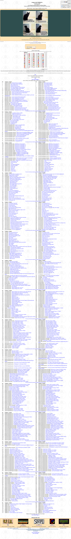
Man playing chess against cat (16, 104)
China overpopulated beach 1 (20, 136)
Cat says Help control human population (52, 275)
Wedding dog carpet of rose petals (49, 306)
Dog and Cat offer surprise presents (49, 184)
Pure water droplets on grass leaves (18, 119)
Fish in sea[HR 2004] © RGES (51, 395)
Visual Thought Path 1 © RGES (19, 419)
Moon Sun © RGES (15, 350)
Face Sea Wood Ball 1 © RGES (51, 321)
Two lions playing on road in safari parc (16, 512)
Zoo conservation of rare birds (48, 512)
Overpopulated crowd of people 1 (54, 150)
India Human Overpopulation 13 (53, 143)
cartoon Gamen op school (48, 101)
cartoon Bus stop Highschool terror (51, 92)
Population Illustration (53, 156)
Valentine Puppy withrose (16, 301)
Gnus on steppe (12, 511)
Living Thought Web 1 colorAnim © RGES (55, 482)
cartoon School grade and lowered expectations (20, 101)
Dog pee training (12, 187)
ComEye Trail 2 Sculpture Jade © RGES (20, 336)
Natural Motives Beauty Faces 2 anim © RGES (58, 339)
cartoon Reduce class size (49, 91)
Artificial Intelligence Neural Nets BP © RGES (17, 373)
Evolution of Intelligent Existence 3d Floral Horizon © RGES (53, 380)
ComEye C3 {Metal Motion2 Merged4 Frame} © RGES (21, 434)
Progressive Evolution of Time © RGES (16, 379)
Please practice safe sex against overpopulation (24, 157)
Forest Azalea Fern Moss (14, 120)
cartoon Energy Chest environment (52, 104)
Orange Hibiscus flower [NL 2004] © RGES (53, 397)
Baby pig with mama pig (46, 243)
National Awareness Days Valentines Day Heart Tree (21, 294)
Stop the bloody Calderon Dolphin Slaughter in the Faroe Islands (21, 503)
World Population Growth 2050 (55, 154)
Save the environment (16, 117)
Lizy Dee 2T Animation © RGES (23, 473)
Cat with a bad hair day (12, 206)
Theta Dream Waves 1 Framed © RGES (21, 468)
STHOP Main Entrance (39, 525)
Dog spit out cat (44, 237)
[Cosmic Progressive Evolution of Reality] (8, 523)
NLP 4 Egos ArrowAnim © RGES (52, 343)
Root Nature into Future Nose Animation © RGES (57, 495)
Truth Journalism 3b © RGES (14, 389)
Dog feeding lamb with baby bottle (48, 244)
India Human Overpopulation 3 (20, 147)
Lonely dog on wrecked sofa (47, 175)
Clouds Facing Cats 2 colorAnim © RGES (57, 338)
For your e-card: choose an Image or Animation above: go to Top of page (35, 230)
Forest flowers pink (47, 120)
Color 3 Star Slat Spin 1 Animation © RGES (56, 443)
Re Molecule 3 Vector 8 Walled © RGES (52, 437)
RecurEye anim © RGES (55, 372)
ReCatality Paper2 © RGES (18, 357)
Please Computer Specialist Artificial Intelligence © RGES (52, 378)
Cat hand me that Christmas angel (16, 226)
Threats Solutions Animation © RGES (22, 497)
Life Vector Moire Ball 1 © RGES (51, 324)
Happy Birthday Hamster (47, 181)
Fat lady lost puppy (46, 188)
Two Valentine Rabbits (49, 294)
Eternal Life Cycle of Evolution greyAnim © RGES (21, 384)
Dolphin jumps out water (48, 498)
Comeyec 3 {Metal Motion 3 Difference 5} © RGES (23, 459)
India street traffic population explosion (54, 148)
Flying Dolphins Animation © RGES (55, 445)
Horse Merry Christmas (48, 221)
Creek (45, 161)
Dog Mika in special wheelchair (49, 279)
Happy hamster (12, 258)
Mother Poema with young (15, 509)
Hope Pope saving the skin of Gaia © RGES (21, 422)
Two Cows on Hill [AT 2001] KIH (17, 401)
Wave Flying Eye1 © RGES (50, 431)
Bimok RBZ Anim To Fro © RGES (23, 370)
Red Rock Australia (14, 165)
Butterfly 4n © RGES (50, 328)
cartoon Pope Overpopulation (21, 135)
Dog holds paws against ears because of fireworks (18, 275)
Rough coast (13, 166)
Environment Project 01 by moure (54, 108)
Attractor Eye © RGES (51, 355)
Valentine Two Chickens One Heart (51, 303)
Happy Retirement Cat (12, 208)
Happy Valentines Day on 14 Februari (51, 288)
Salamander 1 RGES (49, 488)
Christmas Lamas (13, 220)
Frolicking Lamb (45, 245)
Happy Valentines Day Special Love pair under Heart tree (21, 291)
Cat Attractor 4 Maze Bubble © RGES (52, 326)
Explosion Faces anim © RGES (56, 371)
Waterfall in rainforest (47, 169)
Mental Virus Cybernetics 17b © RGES (49, 450)
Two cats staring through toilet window (48, 215)
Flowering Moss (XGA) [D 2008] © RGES (19, 396)
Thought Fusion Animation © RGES (57, 426)
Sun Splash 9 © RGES (16, 443)
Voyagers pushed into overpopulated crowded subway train (58, 128)
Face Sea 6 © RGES (50, 336)
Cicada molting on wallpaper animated (50, 88)
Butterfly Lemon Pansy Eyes (16, 89)
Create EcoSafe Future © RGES (50, 484)
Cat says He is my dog (47, 255)
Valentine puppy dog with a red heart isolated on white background (23, 300)
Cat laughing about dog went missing (16, 255)
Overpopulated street (51, 127)
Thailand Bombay (18, 128)
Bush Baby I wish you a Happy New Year (50, 269)
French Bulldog (47, 282)
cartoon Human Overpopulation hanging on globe (24, 132)
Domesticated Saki (45, 216)
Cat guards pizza (45, 193)
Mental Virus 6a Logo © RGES (15, 450)
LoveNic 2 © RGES (15, 347)
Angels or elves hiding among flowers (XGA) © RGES (22, 332)
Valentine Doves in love (49, 298)
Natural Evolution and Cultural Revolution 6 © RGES (52, 377)
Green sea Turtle (15, 500)
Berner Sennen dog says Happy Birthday (50, 177)
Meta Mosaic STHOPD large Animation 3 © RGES (25, 425)
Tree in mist (13, 167)
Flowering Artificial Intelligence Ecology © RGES (51, 387)
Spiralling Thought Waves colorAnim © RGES (25, 426)
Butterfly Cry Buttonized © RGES (51, 344)
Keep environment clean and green (52, 105)
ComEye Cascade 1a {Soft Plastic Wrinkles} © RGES (57, 458)
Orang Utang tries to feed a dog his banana (49, 238)
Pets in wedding (12, 306)
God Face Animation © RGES (20, 482)
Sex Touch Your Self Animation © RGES (53, 454)
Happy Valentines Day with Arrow (50, 292)
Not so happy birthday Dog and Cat (16, 183)
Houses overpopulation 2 (53, 139)
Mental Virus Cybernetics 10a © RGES (16, 453)
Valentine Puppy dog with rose (50, 300)
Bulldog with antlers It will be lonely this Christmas (52, 217)
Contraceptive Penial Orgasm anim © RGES (20, 381)
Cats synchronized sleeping (13, 192)
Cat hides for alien (11, 194)
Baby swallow (11, 244)
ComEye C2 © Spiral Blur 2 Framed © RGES (20, 333)
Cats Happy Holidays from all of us (50, 223)
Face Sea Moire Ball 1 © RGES (17, 321)
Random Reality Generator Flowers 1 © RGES (53, 311)
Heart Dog (43, 264)
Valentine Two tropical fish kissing (17, 304)
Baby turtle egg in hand (48, 497)
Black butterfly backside (48, 82)
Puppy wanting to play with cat (14, 241)
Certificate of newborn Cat (14, 180)
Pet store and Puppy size (14, 190)
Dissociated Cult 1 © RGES (19, 456)
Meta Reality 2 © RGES (51, 414)
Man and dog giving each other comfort (17, 250)
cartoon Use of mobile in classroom (18, 99)
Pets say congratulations (16, 229)
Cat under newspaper (45, 205)
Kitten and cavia (13, 249)
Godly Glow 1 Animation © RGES (52, 453)
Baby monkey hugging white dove (15, 254)
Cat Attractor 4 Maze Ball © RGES (18, 326)
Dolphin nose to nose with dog (15, 257)
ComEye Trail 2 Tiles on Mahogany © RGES (19, 435)
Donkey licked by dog (46, 257)
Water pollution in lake (16, 116)
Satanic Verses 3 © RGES (48, 481)
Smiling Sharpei (44, 241)
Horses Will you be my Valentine (17, 293)
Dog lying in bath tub (12, 236)
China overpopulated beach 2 (54, 136)
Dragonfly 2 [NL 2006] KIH (50, 394)
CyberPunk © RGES (48, 345)
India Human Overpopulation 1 (20, 143)
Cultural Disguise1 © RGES (18, 408)
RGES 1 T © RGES (14, 310)
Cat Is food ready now (45, 195)
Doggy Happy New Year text (48, 271)
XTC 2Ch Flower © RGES (52, 468)
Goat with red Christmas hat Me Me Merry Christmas (19, 221)
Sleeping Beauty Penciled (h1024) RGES (52, 439)
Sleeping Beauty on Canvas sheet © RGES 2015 (20, 439)
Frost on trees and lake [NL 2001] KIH (52, 396)
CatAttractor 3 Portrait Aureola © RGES (53, 332)
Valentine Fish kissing (15, 299)
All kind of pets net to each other (48, 253)
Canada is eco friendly (18, 106)
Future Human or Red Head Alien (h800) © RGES (23, 464)
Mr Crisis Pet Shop (46, 189)
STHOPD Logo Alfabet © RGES (16, 315)
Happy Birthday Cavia (47, 180)
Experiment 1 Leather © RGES (51, 435)
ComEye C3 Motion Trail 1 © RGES (53, 333)
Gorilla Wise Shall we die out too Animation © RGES (58, 494)
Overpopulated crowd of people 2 (21, 151)
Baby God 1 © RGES (48, 476)
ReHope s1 (13, 313)
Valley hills (12, 168)
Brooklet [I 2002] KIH (49, 392)
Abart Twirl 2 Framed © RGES (18, 328)
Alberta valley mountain (48, 160)
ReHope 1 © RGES (14, 312)
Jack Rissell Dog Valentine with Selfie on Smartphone (54, 293)
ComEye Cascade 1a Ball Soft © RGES (54, 359)
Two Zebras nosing (14, 510)
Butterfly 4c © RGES (51, 455)
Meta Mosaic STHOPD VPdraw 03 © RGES (54, 422)
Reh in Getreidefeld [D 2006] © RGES (52, 399)
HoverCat (43, 208)
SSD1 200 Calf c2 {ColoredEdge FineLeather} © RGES (55, 442)
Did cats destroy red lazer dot (47, 206)
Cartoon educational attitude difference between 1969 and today (55, 90)
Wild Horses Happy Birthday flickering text (50, 176)
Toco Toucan (46, 509)
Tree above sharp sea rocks (49, 166)
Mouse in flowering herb (46, 278)
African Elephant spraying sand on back (49, 510)
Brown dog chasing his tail (13, 232)
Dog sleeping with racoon (47, 256)
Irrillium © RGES (50, 413)
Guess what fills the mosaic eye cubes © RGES (55, 421)
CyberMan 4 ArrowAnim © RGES (19, 343)
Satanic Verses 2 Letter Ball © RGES (18, 327)
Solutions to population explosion (55, 157)
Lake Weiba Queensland (15, 164)
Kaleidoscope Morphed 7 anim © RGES (58, 469)
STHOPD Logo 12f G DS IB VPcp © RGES (18, 314)
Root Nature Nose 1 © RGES (17, 488)
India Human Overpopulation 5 (20, 148)
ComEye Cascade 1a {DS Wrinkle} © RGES (53, 434)
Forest (12, 163)
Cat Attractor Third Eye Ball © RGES (52, 325)
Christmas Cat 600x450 (48, 219)
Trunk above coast (47, 167)
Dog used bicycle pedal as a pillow (14, 235)
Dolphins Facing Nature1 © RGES (53, 409)
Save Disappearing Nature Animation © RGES (23, 496)
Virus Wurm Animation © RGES (18, 455)
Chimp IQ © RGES (48, 483)
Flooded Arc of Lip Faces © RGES (54, 463)
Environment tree (49, 116)
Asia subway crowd (18, 127)
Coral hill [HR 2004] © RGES (50, 393)
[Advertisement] (5, 5)
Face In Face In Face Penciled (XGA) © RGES (22, 362)
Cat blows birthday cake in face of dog (49, 178)
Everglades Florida (47, 162)
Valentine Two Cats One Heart (50, 301)
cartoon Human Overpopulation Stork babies (24, 133)
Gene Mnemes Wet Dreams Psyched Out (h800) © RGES (58, 464)
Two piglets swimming (47, 261)
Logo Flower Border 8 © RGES (49, 406)
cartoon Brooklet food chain (17, 105)
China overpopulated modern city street (22, 138)
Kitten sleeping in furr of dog (48, 249)
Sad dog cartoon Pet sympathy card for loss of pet (19, 263)
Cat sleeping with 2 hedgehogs (15, 247)
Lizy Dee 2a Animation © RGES (57, 470)
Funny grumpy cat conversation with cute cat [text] (50, 207)
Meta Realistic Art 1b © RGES (19, 414)
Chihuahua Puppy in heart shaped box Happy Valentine (21, 285)
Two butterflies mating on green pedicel (17, 88)
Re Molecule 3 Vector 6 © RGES (19, 423)
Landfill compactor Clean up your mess (53, 115)
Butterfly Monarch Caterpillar (17, 82)
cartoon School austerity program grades (19, 96)
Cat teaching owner (11, 205)
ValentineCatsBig (15, 303)
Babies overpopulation (53, 149)
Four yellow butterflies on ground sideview (18, 87)
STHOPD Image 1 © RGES (16, 311)
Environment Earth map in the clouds (54, 107)
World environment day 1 (50, 117)
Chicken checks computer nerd (14, 264)
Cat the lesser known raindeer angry (50, 227)
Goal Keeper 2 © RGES (47, 340)
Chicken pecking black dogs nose (49, 247)
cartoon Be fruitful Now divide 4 (55, 130)
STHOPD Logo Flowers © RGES (51, 493)
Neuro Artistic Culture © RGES (19, 415)
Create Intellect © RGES (16, 345)
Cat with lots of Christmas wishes (16, 228)
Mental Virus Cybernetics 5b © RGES (16, 451)
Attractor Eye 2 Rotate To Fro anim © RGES (58, 369)
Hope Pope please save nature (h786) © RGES (56, 465)
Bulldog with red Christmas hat (15, 218)
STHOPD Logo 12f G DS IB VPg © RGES (52, 314)
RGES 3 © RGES (48, 310)
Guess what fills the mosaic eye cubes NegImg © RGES (24, 465)
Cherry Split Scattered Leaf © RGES (53, 420)
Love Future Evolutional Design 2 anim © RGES (55, 385)
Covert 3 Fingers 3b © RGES (15, 406)
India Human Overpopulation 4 (53, 147)
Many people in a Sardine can (21, 150)
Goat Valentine (14, 286)
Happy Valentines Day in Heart (17, 288)
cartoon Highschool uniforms (50, 93)
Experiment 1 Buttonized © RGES (53, 410)
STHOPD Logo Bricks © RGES (50, 315)
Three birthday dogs (13, 184)
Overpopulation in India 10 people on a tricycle (23, 149)
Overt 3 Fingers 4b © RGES (15, 407)
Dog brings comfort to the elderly (50, 103)
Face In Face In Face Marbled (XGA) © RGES (20, 436)
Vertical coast (13, 169)
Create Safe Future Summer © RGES (18, 485)
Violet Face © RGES (49, 401)
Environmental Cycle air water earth (21, 107)
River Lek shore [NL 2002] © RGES (18, 400)
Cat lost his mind (11, 196)
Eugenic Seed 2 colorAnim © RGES (53, 384)
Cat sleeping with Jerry (46, 203)
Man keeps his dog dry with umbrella (50, 250)
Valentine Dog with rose (16, 298)
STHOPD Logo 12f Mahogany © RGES (20, 424)
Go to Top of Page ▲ (35, 79)
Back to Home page (35, 533)
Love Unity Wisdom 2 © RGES (49, 480)
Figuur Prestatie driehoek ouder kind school (51, 102)
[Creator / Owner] (64, 523)
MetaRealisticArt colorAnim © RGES (57, 425)
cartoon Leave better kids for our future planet (19, 92)
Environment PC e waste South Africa (19, 115)
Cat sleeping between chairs (47, 199)
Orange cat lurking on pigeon (13, 210)
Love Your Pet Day (48, 283)
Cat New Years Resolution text (15, 270)
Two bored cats (11, 215)
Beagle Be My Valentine (49, 284)
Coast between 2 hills (14, 161)
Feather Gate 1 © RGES (49, 346)
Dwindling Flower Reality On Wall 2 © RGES (19, 493)
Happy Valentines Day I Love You (17, 287)
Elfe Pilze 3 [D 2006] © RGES (17, 395)
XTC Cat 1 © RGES (15, 404)
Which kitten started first (12, 216)
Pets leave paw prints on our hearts (48, 265)
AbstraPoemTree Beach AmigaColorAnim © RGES (24, 354)
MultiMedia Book (52, 525)
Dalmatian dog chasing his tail (14, 234)
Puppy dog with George (14, 261)
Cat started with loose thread (47, 204)
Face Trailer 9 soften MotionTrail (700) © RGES (56, 362)
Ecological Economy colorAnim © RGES (53, 389)
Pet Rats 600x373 (11, 279)
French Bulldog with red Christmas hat (50, 220)
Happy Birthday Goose (13, 181)
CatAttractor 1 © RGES (17, 329)
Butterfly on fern (47, 86)
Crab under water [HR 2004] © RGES (18, 394)
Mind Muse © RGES (48, 347)
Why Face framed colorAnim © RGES (57, 427)
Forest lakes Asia (47, 121)
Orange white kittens (45, 210)
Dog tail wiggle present (14, 188)
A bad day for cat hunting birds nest (14, 191)
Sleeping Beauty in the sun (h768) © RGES (54, 337)
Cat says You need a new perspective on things (16, 199)
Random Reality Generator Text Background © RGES (23, 416)
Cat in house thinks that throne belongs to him (16, 195)
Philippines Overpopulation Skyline (56, 152)
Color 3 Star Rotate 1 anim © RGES (57, 370)
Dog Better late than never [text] (47, 234)
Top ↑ (35, 74)
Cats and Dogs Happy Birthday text (16, 179)
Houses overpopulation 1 (19, 139)
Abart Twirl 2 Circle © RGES (50, 320)
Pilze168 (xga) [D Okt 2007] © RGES (18, 398)
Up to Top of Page (35, 41)
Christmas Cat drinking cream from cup (50, 218)
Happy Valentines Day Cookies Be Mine (52, 287)
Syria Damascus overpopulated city (55, 126)
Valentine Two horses (48, 302)
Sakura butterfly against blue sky (50, 89)
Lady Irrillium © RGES (52, 456)
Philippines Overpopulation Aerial (22, 152)
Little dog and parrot (46, 258)
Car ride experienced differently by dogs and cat (51, 254)
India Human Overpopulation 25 (53, 146)
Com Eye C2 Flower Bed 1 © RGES (19, 330)
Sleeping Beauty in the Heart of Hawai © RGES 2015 (22, 337)
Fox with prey (13, 507)
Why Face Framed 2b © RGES (52, 419)
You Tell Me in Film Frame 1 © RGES (20, 420)
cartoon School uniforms (49, 96)
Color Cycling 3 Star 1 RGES (22, 371)
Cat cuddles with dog (45, 232)
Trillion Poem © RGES (49, 350)
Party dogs (45, 183)
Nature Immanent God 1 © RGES (16, 481)
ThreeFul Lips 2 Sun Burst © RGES (19, 338)
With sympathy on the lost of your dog (51, 263)
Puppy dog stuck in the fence (14, 175)
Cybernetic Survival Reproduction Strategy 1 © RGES (19, 374)
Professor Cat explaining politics (48, 276)
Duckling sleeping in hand (13, 245)
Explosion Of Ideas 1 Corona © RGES (21, 462)
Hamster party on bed (12, 278)
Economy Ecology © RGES (14, 387)
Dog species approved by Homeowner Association (52, 187)
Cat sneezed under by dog (12, 204)
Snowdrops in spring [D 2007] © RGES (52, 400)
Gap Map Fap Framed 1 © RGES (18, 324)
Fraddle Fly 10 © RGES (52, 356)
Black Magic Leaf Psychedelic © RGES (21, 458)
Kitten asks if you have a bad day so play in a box (16, 209)
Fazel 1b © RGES (16, 331)
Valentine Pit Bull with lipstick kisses (51, 299)
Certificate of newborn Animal (48, 179)
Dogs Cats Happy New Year (15, 272)
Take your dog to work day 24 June (17, 283)
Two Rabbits (45, 277)
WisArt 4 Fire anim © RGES (19, 317)
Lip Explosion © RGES (16, 437)
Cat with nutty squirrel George (15, 256)
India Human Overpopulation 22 (20, 146)
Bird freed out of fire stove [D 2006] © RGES (19, 392)
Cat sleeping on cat (11, 200)
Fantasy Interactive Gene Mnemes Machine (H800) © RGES (56, 436)
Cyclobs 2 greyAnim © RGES (56, 424)
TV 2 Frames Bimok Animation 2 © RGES (24, 427)
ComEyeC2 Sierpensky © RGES (19, 356)
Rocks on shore (47, 165)
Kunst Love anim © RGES (53, 354)
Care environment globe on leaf (53, 106)
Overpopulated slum (18, 140)
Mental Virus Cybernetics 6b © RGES (49, 451)
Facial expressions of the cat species (14, 207)
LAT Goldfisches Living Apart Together (15, 265)
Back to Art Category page (35, 532)
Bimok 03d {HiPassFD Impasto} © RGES (55, 457)
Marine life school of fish (50, 500)
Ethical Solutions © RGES (16, 486)
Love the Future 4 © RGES (15, 480)
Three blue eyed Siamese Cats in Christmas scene (19, 223)
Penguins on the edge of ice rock (48, 503)
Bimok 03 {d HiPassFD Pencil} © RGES (52, 433)
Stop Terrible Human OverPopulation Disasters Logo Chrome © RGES (23, 316)
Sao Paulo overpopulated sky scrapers (55, 129)
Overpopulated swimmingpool (54, 151)
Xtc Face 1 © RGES (49, 404)
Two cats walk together (12, 214)
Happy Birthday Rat (13, 182)
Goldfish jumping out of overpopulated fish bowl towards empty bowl (23, 276)
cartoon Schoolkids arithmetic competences (19, 100)
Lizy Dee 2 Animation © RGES (23, 470)
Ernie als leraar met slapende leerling (51, 99)
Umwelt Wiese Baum (49, 114)
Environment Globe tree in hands (20, 108)
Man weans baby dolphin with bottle (16, 498)
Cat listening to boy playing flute (16, 103)
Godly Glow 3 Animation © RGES (19, 454)
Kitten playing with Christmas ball (16, 222)
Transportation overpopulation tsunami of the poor (23, 160)
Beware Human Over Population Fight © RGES (17, 386)
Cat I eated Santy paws (48, 226)
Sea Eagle (46, 499)
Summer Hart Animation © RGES (54, 496)
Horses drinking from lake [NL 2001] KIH (19, 397)
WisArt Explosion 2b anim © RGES (21, 320)
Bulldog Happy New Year (14, 269)
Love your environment (17, 118)
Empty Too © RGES (48, 485)
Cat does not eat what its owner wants (48, 191)
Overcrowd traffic (18, 126)
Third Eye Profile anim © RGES (22, 340)
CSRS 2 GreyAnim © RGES (51, 381)
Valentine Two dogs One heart (17, 302)
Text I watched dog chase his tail (47, 242)
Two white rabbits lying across (15, 262)
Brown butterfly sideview (48, 85)
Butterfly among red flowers (15, 86)
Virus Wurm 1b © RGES (47, 452)
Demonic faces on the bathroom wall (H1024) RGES (57, 459)
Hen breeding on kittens (48, 248)
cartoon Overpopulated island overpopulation (57, 133)
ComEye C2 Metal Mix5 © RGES (19, 359)
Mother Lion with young (15, 508)
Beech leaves (12, 123)
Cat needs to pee (45, 196)
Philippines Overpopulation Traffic (22, 153)
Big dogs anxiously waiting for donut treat (49, 229)
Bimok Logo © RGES (47, 405)
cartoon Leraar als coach (14, 102)
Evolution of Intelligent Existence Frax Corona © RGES (23, 421)
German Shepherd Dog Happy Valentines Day (53, 285)
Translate (34, 48)
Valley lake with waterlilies (48, 168)
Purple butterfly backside (48, 87)
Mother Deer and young (48, 507)
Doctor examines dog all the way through (17, 282)
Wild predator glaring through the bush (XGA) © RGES (21, 494)
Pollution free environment (16, 114)
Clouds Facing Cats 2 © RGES (52, 329)
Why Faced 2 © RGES (49, 432)
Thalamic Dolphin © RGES (16, 431)
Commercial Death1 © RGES (48, 386)
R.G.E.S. (64, 525)
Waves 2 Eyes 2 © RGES (16, 432)
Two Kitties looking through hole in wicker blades (50, 214)
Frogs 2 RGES (48, 486)
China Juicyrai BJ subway (53, 135)
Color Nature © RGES (16, 484)
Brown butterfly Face (14, 85)
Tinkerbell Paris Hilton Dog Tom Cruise (49, 190)
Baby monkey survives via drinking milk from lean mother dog (20, 246)
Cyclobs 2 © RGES (50, 408)
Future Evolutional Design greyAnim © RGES (20, 385)
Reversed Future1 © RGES (51, 416)
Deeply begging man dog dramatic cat (15, 253)
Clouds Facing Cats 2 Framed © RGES (52, 428)
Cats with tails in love (12, 193)
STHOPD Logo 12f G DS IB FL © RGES (52, 313)
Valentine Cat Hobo (15, 297)
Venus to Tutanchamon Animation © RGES (23, 447)
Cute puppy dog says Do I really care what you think (51, 233)
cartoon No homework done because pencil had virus (21, 91)
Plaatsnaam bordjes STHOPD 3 (54, 140)
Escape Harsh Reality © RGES (19, 410)
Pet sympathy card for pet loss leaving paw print (53, 262)
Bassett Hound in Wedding (47, 304)
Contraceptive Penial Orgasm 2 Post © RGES (17, 380)
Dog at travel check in (46, 235)
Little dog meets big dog (13, 238)
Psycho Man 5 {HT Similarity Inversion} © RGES (56, 466)
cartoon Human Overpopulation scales (56, 132)
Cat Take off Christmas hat (14, 227)
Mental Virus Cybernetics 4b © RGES (51, 309)
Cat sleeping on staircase (12, 203)
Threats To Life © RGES (16, 492)
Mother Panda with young (48, 508)
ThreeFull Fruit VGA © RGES (51, 331)
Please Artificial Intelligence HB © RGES (16, 378)
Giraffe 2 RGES (14, 487)
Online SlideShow (23, 525)
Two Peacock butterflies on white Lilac (17, 90)
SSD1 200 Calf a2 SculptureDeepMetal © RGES (55, 423)
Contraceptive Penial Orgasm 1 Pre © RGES (50, 379)
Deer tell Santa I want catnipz (49, 228)
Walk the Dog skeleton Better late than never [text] (17, 242)
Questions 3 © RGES (50, 415)
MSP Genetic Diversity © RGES (15, 377)
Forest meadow (47, 163)
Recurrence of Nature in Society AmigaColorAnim (53, 487)
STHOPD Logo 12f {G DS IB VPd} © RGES (55, 467)
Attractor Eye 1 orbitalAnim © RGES (24, 369)
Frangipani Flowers (14, 122)
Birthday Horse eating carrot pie (15, 178)
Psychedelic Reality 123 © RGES (20, 466)
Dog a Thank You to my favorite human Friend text (18, 284)
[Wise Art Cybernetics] (23, 523)
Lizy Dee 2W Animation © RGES (57, 473)
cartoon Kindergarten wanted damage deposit (53, 95)
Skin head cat (44, 211)
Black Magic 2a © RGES (16, 428)
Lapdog (11, 189)
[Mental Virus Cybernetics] (52, 523)
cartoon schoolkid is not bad (50, 100)
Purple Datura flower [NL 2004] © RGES (19, 399)
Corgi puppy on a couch (13, 233)
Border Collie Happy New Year (48, 268)
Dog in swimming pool (46, 236)
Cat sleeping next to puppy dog (49, 246)
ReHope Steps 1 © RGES (49, 312)
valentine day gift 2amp (49, 297)
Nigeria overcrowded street (53, 123)
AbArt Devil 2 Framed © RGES (51, 327)
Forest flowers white (13, 121)
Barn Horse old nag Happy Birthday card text (17, 177)
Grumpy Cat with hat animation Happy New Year (18, 268)
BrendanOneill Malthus (20, 154)
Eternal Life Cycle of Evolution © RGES (49, 374)
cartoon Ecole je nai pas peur (17, 93)
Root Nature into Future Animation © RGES (23, 495)
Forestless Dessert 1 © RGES (14, 388)
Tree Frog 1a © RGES (49, 492)
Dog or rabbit (11, 237)
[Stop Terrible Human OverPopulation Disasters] (39, 523)
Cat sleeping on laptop (45, 200)
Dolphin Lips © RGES (15, 346)
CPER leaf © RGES (14, 309)
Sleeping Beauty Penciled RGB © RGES (19, 442)
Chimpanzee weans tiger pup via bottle (16, 248)
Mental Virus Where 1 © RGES (15, 452)
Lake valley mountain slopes (49, 164)
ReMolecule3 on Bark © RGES (20, 457)
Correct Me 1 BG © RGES (47, 373)
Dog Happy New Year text (14, 271)
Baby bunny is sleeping (13, 277)
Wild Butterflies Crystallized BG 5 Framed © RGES (20, 433)
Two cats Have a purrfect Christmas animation (18, 217)
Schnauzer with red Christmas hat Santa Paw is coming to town (54, 222)
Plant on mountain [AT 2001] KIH (51, 398)
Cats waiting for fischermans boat (47, 192)
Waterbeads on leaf (48, 119)
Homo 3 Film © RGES (17, 413)
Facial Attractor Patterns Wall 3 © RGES (53, 330)
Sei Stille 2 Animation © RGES (20, 483)
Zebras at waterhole (46, 511)
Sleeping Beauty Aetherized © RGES (18, 438)
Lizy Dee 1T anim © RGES (22, 372)
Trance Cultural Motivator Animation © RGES (26, 476)
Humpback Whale (14, 499)
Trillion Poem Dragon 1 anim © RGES (21, 355)
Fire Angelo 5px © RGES (19, 463)
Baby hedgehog (11, 243)
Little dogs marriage (46, 305)
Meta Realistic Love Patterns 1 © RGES (19, 325)
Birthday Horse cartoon (14, 176)
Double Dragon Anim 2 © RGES (21, 405)
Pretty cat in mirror (11, 211)
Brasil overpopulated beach (19, 129)
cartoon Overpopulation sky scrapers (56, 134)
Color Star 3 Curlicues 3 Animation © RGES (25, 469)
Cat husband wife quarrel (46, 194)
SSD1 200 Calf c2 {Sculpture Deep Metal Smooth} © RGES (25, 467)
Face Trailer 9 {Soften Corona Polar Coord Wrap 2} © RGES (58, 462)
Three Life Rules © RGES (47, 388)
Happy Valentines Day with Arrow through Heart (20, 292)
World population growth (54, 153)
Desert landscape (14, 162)
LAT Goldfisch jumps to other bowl (15, 305)
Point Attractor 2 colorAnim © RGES (19, 344)
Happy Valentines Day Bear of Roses (51, 286)
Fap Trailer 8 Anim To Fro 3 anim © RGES (24, 339)
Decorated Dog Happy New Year (49, 270)
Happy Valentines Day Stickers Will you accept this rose (54, 291)
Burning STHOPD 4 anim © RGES (54, 316)
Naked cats (44, 209)
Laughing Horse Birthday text (48, 182)
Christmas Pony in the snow (15, 219)
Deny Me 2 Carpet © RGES (18, 409)
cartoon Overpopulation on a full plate (22, 134)
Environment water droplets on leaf (51, 118)
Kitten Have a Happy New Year (48, 272)
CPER (8, 525)
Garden (45, 122)
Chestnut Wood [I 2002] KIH (17, 393)
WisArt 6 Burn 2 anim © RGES (53, 317)
